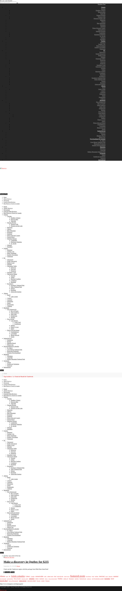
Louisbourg (102, 116)
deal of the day (60, 576)
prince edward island (52, 578)
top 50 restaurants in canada (98, 578)
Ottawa (103, 21)
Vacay (18, 566)
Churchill (102, 150)
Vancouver (102, 52)
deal (55, 576)
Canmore (102, 92)
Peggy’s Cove (101, 119)
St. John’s (102, 140)
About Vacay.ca (7, 199)
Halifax (103, 118)
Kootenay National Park (98, 78)
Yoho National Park (99, 79)
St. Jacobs (102, 36)
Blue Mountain (101, 23)
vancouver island (31, 581)
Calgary (103, 91)
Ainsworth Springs (100, 84)
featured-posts (77, 575)
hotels (106, 576)
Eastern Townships (100, 47)
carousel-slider (39, 576)
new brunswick (3, 578)
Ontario (103, 7)
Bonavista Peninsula (99, 144)
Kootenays (102, 76)
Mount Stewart (101, 128)
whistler (43, 581)
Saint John (102, 107)
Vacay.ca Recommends (13, 581)
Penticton (102, 63)
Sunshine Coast (101, 65)
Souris (103, 129)
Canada (32, 576)
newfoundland (10, 578)
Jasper (103, 95)
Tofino (103, 70)
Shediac (103, 110)
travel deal (4, 581)
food (93, 576)
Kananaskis (102, 97)
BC (104, 50)
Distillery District (100, 10)
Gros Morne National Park (97, 142)
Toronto (103, 9)
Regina (103, 134)
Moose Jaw (102, 137)
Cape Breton (101, 113)
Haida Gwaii (101, 55)
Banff (103, 87)
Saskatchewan (101, 131)
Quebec (103, 41)
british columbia (18, 576)
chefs (45, 576)
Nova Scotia (101, 111)
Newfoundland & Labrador (97, 139)
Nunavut (102, 158)
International (101, 160)
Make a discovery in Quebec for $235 (26, 561)
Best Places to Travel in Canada (12, 203)
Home (5, 197)
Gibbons (103, 99)
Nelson (103, 81)
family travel (66, 576)
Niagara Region (100, 15)
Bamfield (102, 75)
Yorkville (102, 13)
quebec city (65, 578)
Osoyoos (102, 62)
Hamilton (102, 39)
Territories (102, 153)
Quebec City (101, 44)
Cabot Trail (102, 115)
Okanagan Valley (100, 58)
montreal (115, 576)
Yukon (103, 155)
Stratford (102, 26)
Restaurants (71, 578)
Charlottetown (101, 124)
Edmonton (102, 94)
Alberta (103, 86)
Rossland (102, 83)
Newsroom (6, 200)
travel (112, 578)
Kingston (102, 25)
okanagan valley (24, 578)
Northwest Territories (99, 156)
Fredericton (102, 108)
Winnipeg (102, 148)
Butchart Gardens (100, 71)
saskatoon (89, 578)
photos (46, 578)
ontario (31, 578)
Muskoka (102, 20)
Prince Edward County (98, 28)
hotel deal (102, 576)
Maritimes (102, 100)
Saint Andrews (101, 105)
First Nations (88, 576)
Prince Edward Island (99, 123)
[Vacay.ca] (3, 168)
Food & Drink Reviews (9, 202)
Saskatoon (102, 132)
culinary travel (50, 576)
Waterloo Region (100, 31)
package (41, 578)
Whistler (103, 57)
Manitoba (102, 147)
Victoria (103, 68)
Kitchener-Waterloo (99, 34)
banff (7, 576)
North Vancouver (100, 54)
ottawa (37, 578)
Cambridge (102, 33)
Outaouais (102, 49)
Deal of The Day (9, 557)
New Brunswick (100, 102)
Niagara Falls (101, 17)
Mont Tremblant (100, 46)
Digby (103, 121)
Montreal (102, 42)
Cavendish (102, 126)
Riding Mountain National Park (96, 152)
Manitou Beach (101, 136)
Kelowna (102, 60)
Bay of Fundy (101, 103)
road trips (77, 578)
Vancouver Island (100, 66)
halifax (96, 576)
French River (101, 30)
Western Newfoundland (98, 145)
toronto (107, 578)
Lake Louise (101, 89)
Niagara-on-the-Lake (99, 18)
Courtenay (102, 73)
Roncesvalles (101, 12)
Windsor (103, 38)
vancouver (22, 581)
